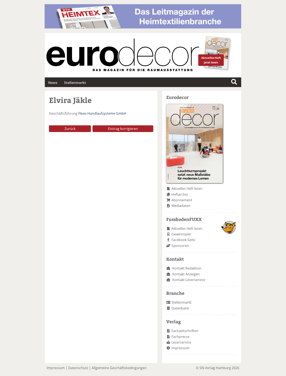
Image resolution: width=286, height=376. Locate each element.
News (52, 82)
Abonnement (181, 200)
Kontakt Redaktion (186, 268)
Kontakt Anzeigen (186, 274)
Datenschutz (78, 368)
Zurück (69, 128)
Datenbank (180, 308)
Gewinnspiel (181, 234)
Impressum (180, 348)
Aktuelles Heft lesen (186, 188)
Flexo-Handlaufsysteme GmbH (102, 113)
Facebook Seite (183, 239)
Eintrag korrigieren (123, 128)
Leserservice (181, 342)
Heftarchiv (179, 194)
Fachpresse (180, 336)
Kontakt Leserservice (188, 279)
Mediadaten (180, 205)
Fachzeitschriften (184, 331)
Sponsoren (180, 245)
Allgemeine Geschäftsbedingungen (119, 368)
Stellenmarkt (75, 82)
